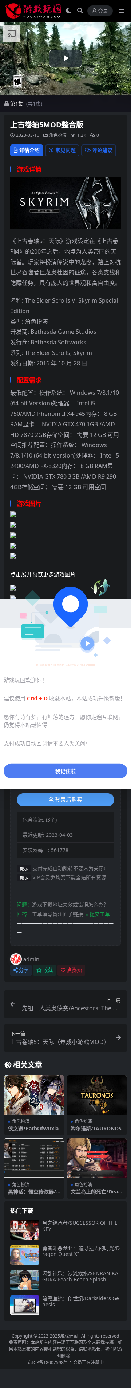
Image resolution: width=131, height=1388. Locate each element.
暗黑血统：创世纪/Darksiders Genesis (80, 1301)
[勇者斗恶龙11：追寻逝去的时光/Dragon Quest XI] (24, 1255)
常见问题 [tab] (65, 150)
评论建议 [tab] (102, 150)
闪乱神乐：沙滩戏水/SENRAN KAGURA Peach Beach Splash (80, 1276)
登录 (103, 11)
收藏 (48, 970)
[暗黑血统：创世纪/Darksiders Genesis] (24, 1305)
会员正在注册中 (88, 1362)
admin (31, 959)
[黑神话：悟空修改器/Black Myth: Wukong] (34, 1158)
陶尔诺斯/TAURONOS (96, 1128)
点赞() (74, 970)
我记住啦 (65, 770)
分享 (23, 970)
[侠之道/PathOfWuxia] (34, 1095)
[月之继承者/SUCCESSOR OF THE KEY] (24, 1229)
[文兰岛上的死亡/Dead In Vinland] (97, 1158)
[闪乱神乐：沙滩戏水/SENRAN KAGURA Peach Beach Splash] (24, 1280)
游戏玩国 (69, 1336)
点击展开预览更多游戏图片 (43, 574)
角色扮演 (58, 135)
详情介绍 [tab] (29, 150)
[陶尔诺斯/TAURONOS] (97, 1095)
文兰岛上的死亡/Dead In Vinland (96, 1194)
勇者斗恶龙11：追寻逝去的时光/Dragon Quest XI (81, 1251)
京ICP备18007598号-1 (50, 1362)
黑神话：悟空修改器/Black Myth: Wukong (33, 1194)
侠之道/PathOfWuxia (33, 1128)
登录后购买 (68, 800)
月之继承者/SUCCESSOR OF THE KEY (80, 1225)
